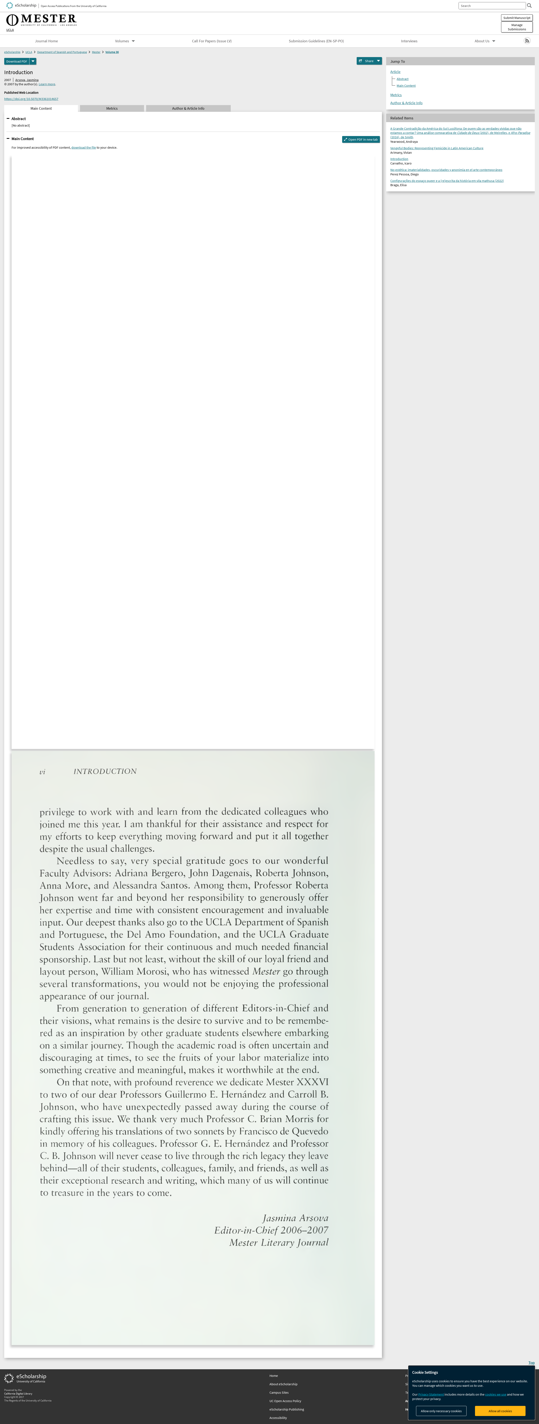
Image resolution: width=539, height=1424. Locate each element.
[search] (529, 5)
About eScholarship (284, 1384)
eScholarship (12, 52)
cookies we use (495, 1394)
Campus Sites (279, 1392)
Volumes (122, 41)
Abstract (19, 118)
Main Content (23, 138)
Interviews (409, 41)
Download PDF (16, 61)
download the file (83, 147)
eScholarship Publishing (287, 1409)
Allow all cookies (500, 1411)
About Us (482, 41)
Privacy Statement (431, 1394)
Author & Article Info (406, 103)
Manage (517, 27)
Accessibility (278, 1418)
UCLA (10, 30)
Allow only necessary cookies (441, 1411)
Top (531, 1362)
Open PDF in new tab (363, 139)
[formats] (32, 61)
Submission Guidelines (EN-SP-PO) (316, 41)
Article (395, 71)
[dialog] (471, 1393)
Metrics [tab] (112, 108)
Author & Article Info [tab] (188, 108)
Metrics (396, 95)
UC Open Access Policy (285, 1401)
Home (274, 1375)
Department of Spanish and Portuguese (62, 52)
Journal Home (46, 41)
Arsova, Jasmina (27, 80)
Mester (96, 52)
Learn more (47, 84)
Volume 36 (112, 52)
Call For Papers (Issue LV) (212, 41)
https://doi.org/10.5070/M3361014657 (31, 99)
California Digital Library (18, 1393)
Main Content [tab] (41, 108)
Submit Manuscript (516, 18)
